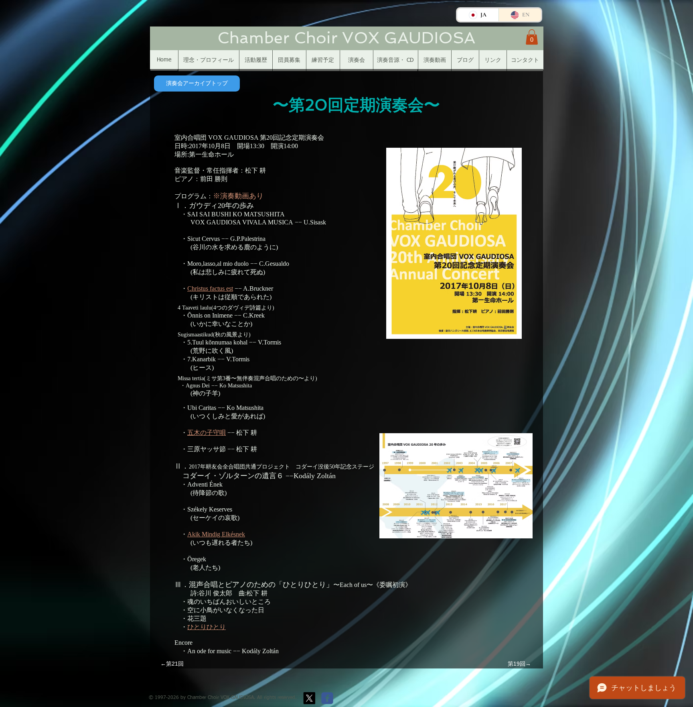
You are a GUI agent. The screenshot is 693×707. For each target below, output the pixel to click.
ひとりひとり (206, 626)
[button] (531, 37)
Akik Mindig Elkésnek (216, 534)
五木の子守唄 (206, 432)
